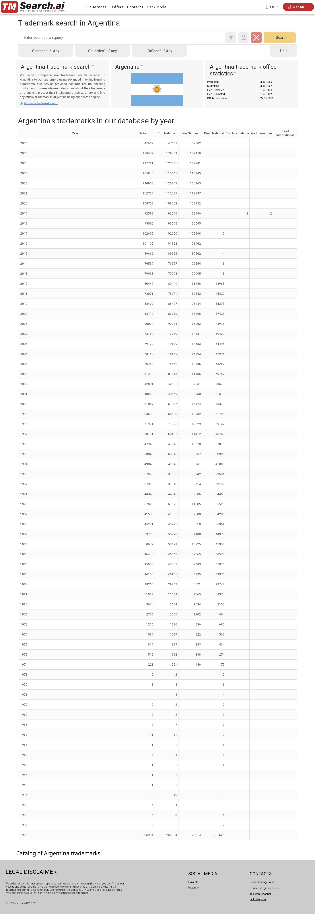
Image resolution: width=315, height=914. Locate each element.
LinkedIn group (258, 899)
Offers (117, 7)
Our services (95, 7)
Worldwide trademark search (41, 103)
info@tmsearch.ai (269, 888)
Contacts (135, 7)
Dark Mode (156, 7)
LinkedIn (193, 882)
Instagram (194, 887)
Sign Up (298, 7)
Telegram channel (260, 893)
